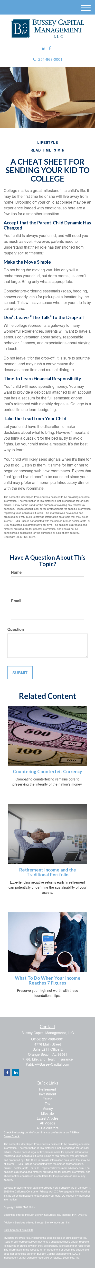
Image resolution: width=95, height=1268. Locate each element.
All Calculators (47, 1127)
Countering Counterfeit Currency (47, 771)
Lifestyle (47, 1113)
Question (15, 629)
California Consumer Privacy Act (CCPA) (39, 1191)
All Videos (47, 1123)
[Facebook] (50, 48)
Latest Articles (47, 1118)
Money (47, 1108)
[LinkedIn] (43, 48)
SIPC (84, 1214)
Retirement (47, 1089)
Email (16, 600)
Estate (47, 1098)
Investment (47, 1094)
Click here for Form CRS (18, 1230)
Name (16, 572)
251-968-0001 (50, 59)
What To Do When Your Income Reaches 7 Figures (47, 980)
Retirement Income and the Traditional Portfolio (47, 872)
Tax (47, 1103)
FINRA (76, 1214)
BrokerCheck (11, 1136)
